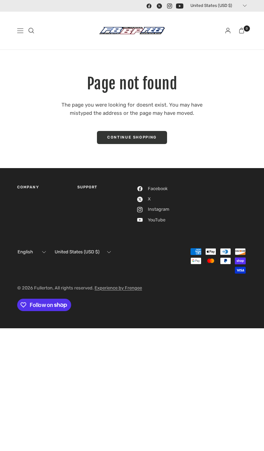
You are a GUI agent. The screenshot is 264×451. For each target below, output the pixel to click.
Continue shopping (132, 137)
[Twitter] (159, 6)
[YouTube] (180, 6)
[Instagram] (169, 6)
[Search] (31, 30)
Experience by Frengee (118, 287)
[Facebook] (149, 6)
